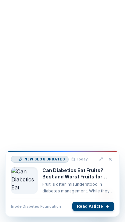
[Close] (109, 164)
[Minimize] (100, 164)
